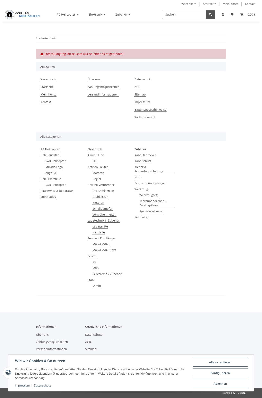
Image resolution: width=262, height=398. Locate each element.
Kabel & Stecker (145, 155)
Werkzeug (141, 189)
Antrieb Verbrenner (101, 185)
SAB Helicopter (55, 161)
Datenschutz (42, 385)
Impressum (22, 385)
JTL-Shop (241, 393)
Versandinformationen (103, 94)
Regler (97, 179)
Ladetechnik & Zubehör (104, 220)
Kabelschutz (142, 161)
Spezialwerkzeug (150, 211)
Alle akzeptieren (220, 362)
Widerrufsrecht (144, 117)
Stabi (91, 280)
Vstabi (97, 286)
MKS (96, 268)
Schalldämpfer (103, 208)
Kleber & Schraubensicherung (148, 169)
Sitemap (140, 94)
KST (95, 262)
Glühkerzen (100, 197)
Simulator (141, 217)
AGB (137, 87)
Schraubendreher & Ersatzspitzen (153, 203)
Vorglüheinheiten (104, 214)
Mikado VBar (101, 244)
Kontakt (250, 4)
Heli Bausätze (50, 155)
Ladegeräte (100, 226)
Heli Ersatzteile (51, 179)
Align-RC (51, 173)
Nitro (137, 177)
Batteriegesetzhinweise (150, 109)
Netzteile (99, 232)
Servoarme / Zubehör (107, 274)
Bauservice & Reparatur (57, 191)
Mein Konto (230, 4)
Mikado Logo (54, 167)
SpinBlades (48, 197)
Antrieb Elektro (98, 167)
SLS (95, 161)
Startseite (209, 4)
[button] (222, 14)
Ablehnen (220, 383)
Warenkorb (188, 4)
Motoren (98, 173)
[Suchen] (210, 14)
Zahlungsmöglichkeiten (104, 87)
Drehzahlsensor (103, 191)
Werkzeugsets (148, 195)
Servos (92, 256)
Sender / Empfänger (101, 238)
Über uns (94, 79)
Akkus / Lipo (96, 155)
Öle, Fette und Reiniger (150, 183)
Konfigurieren (220, 373)
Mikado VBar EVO (104, 250)
